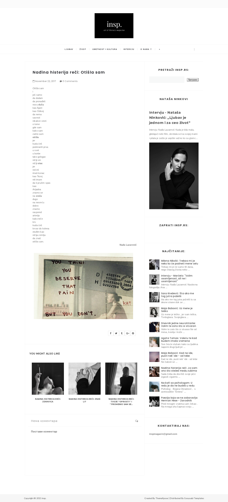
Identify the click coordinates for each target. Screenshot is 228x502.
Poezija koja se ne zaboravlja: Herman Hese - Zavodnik (179, 399)
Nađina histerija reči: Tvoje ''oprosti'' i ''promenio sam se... (121, 401)
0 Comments (70, 81)
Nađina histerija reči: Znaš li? (84, 400)
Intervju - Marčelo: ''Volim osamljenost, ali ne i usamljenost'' (177, 278)
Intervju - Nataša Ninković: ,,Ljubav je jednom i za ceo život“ (169, 117)
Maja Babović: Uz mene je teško (177, 310)
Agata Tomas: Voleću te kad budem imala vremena (179, 339)
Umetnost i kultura (104, 49)
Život (83, 49)
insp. (44, 498)
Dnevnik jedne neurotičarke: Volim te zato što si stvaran (178, 325)
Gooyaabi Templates (194, 498)
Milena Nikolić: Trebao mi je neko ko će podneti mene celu (179, 262)
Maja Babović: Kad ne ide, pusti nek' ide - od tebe (177, 354)
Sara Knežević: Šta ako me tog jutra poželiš (177, 295)
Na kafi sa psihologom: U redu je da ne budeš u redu (178, 384)
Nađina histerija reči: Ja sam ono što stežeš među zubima (179, 369)
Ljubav (69, 49)
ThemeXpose (162, 498)
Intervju (128, 49)
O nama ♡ (146, 49)
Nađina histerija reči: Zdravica (47, 400)
